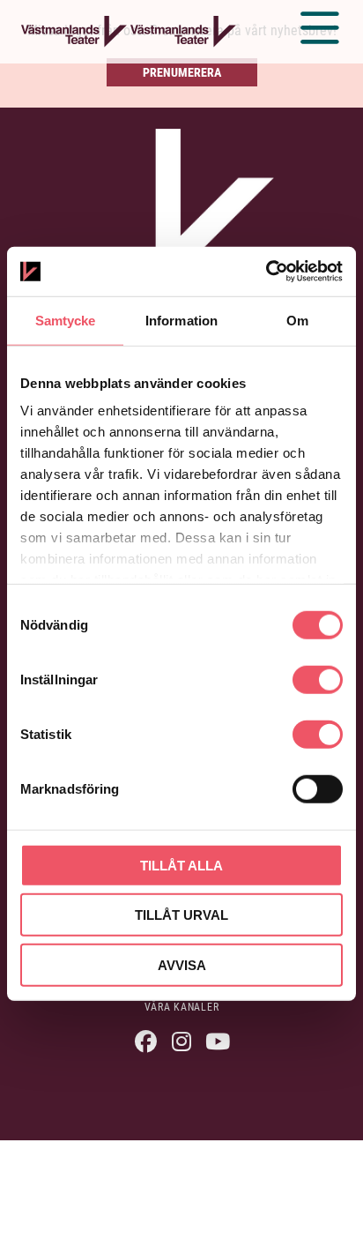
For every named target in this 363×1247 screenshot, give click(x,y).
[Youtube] (218, 1041)
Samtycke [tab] (65, 319)
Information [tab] (181, 319)
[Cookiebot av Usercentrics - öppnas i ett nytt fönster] (266, 271)
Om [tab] (297, 319)
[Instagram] (182, 1041)
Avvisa (182, 964)
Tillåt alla (181, 864)
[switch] (318, 679)
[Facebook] (146, 1041)
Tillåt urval (181, 914)
